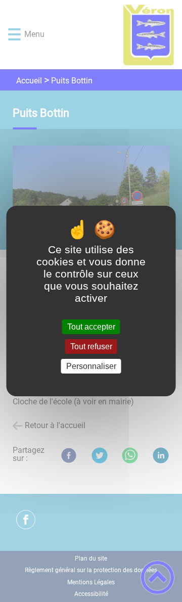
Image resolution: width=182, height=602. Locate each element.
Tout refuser (91, 346)
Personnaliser (91, 366)
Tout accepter (91, 326)
